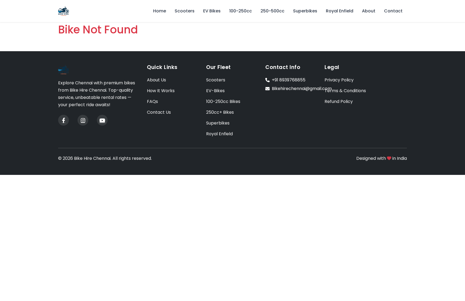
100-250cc (240, 11)
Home (159, 11)
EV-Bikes (215, 91)
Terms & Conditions (345, 91)
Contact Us (159, 112)
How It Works (161, 91)
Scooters (185, 11)
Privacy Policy (339, 80)
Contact (393, 11)
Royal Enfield (339, 11)
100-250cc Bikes (223, 101)
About (368, 11)
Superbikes (305, 11)
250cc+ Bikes (220, 112)
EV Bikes (212, 11)
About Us (156, 80)
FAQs (152, 101)
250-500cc (272, 11)
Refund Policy (339, 101)
